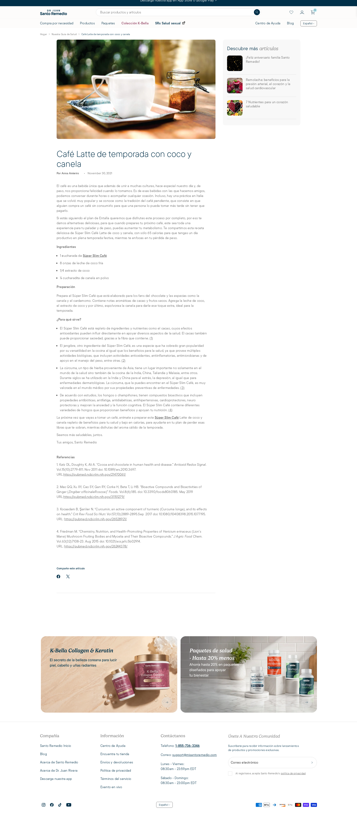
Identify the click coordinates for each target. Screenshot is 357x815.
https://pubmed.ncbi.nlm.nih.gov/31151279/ (94, 496)
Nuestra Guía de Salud (64, 34)
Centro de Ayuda (267, 23)
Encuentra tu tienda (114, 754)
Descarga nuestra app (56, 778)
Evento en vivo (111, 787)
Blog (290, 23)
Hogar (43, 34)
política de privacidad (293, 773)
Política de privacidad (115, 770)
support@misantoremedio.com (194, 754)
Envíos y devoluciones (116, 762)
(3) (182, 387)
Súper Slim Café (95, 255)
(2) (123, 360)
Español (307, 23)
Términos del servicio (115, 778)
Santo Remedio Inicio (55, 745)
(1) (151, 338)
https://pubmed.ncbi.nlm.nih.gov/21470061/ (94, 474)
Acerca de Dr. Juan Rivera (58, 770)
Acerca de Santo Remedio (59, 762)
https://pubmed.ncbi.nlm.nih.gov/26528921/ (95, 519)
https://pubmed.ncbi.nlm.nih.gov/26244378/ (95, 546)
